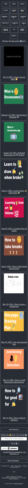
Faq (14, 29)
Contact (22, 3)
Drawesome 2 (14, 17)
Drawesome (4, 16)
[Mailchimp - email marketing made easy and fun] (9, 449)
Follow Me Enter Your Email (13, 435)
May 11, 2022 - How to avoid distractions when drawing (14, 381)
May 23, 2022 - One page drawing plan (14, 343)
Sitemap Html (22, 30)
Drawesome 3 (23, 17)
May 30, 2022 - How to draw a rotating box (14, 305)
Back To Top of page (13, 460)
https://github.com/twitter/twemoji (9, 477)
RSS (12, 466)
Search (13, 35)
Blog (5, 10)
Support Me (22, 11)
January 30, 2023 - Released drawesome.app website (14, 154)
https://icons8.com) (19, 483)
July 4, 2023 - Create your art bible (14, 78)
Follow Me (13, 11)
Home (6, 3)
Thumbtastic (15, 22)
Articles (24, 22)
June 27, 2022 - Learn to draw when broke (13, 192)
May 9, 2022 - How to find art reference (14, 419)
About (14, 3)
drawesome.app (5, 22)
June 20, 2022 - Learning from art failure (14, 230)
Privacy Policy (18, 466)
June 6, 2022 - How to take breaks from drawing (14, 267)
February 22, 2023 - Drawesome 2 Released (14, 116)
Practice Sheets (6, 30)
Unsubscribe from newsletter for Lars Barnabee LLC (14, 453)
